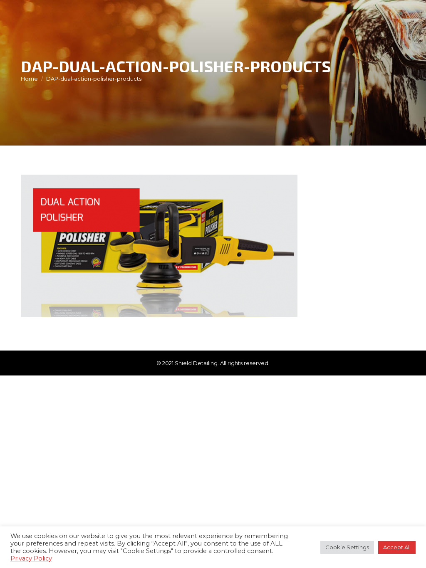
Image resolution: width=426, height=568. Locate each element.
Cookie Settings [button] (347, 547)
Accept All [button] (397, 547)
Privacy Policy (31, 558)
